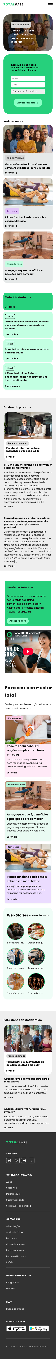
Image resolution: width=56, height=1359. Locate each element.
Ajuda (9, 1181)
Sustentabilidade (15, 1200)
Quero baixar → (13, 334)
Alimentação (13, 1226)
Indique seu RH (13, 1193)
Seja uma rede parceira (18, 1205)
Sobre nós (11, 1187)
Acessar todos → (39, 915)
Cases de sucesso (16, 1244)
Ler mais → (12, 456)
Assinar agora (17, 620)
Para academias (15, 1250)
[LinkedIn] (9, 1160)
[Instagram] (17, 1160)
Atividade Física (14, 1232)
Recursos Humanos (16, 1256)
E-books (10, 1288)
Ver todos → (11, 307)
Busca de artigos (15, 1308)
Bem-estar (12, 1238)
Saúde (9, 1262)
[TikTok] (31, 1160)
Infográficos (12, 1282)
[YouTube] (24, 1160)
